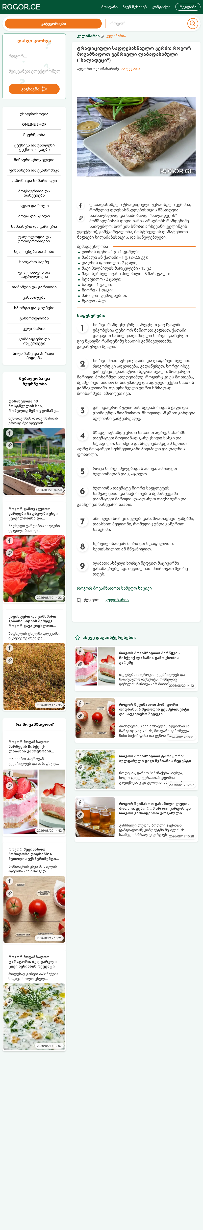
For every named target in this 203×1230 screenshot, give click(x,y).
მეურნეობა (34, 134)
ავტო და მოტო (34, 205)
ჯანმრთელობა (34, 317)
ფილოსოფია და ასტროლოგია (34, 274)
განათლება (34, 297)
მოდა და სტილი (34, 215)
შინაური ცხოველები (34, 159)
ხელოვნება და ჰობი (34, 251)
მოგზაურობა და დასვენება (34, 193)
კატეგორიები (53, 23)
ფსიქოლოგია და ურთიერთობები (34, 238)
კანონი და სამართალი (34, 180)
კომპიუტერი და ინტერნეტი (34, 340)
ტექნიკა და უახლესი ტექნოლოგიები (34, 147)
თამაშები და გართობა (34, 286)
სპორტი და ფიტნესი (34, 307)
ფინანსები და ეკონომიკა (34, 170)
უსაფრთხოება (34, 113)
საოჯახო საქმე (34, 261)
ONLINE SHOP (34, 124)
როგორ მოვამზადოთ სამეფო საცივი (114, 588)
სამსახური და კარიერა (34, 226)
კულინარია (34, 328)
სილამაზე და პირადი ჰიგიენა (34, 355)
